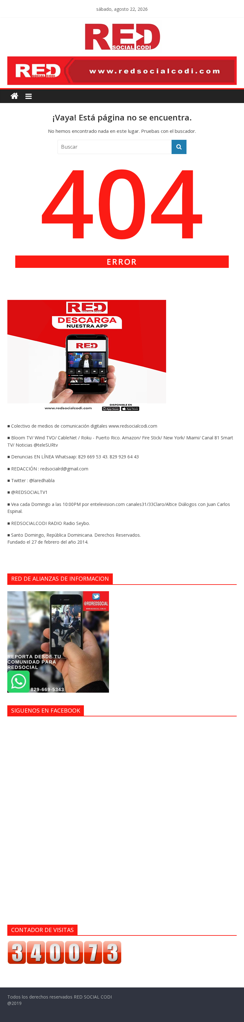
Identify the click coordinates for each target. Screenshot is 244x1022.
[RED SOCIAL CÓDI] (14, 96)
